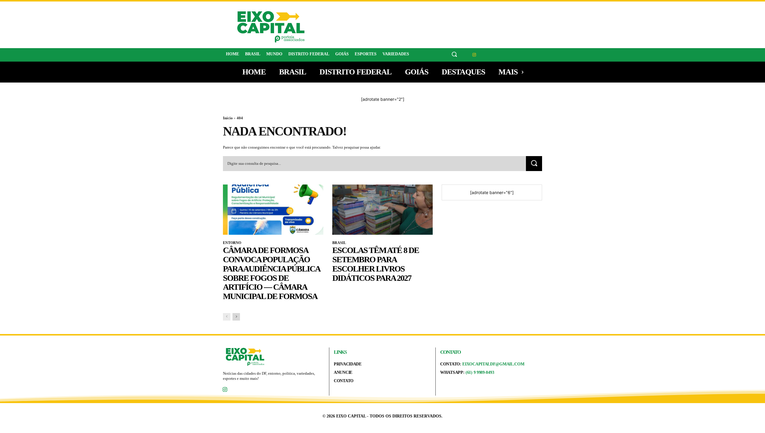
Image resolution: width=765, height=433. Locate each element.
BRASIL (339, 243)
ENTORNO (232, 243)
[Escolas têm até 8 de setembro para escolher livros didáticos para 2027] (382, 210)
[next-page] (236, 317)
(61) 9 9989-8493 (480, 372)
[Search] (534, 163)
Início (228, 118)
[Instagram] (474, 55)
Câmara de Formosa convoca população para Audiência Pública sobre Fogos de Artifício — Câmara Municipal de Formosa (271, 273)
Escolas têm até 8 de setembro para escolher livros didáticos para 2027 (375, 264)
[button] (454, 54)
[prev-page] (226, 317)
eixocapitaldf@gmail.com (493, 364)
